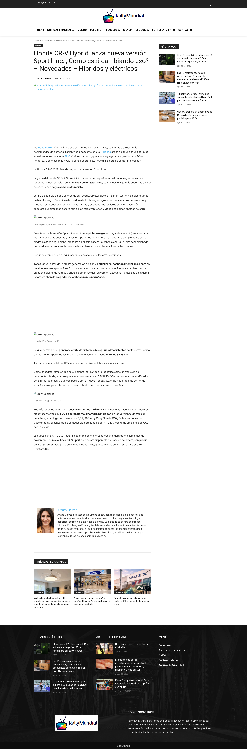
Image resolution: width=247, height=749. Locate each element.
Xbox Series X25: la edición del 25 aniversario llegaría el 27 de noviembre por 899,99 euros (194, 58)
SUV (67, 156)
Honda (107, 151)
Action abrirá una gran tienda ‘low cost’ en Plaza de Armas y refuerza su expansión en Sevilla (92, 601)
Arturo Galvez (44, 78)
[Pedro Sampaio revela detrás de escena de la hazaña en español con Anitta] (104, 684)
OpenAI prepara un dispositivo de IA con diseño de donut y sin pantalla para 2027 (194, 115)
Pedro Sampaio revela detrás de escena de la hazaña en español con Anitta (132, 683)
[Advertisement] (92, 120)
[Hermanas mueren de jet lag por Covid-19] (104, 648)
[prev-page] (36, 615)
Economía (38, 40)
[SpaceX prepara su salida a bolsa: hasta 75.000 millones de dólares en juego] (132, 581)
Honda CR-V (45, 147)
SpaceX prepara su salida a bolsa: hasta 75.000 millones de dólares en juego (131, 601)
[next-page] (41, 615)
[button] (209, 4)
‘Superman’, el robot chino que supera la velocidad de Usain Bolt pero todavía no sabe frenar (194, 97)
